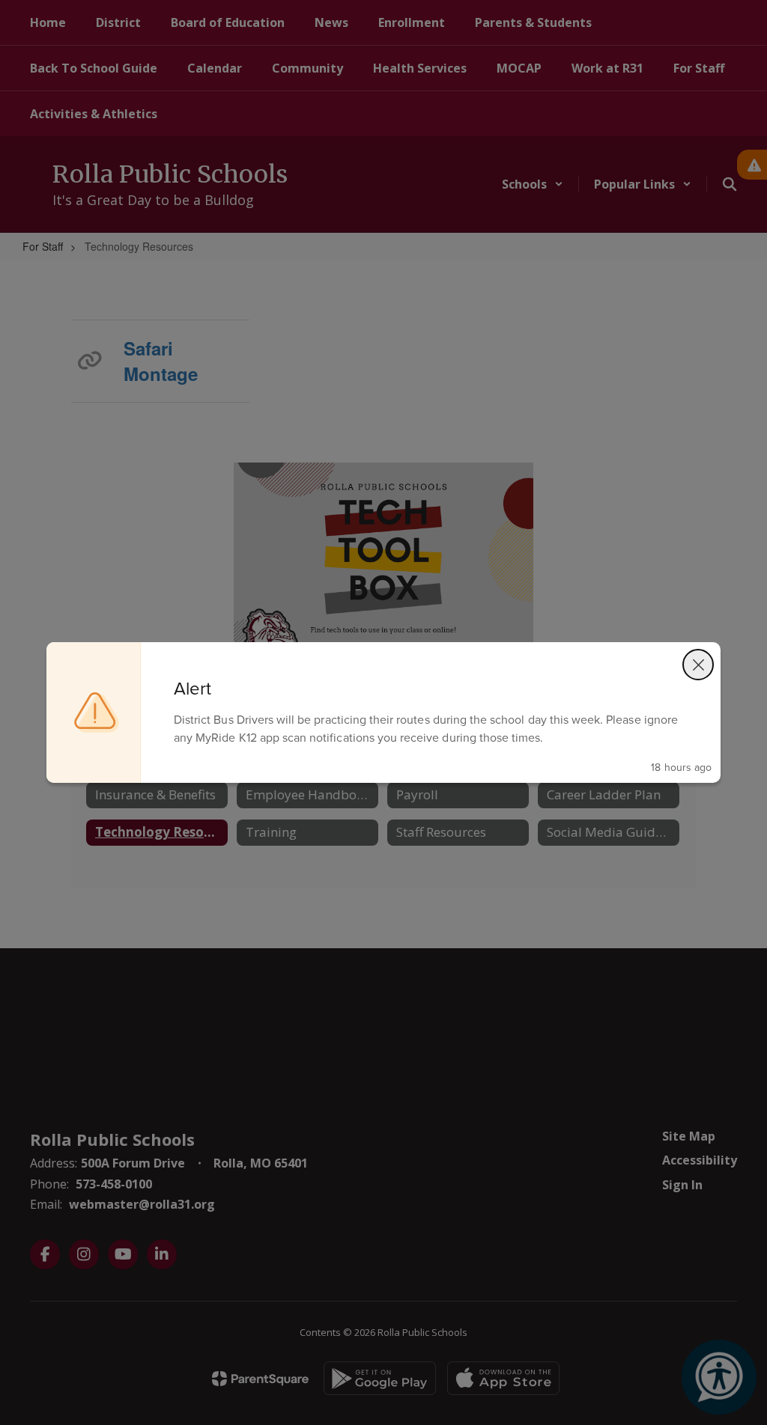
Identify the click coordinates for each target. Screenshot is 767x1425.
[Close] (698, 665)
